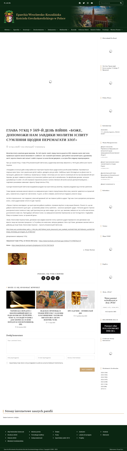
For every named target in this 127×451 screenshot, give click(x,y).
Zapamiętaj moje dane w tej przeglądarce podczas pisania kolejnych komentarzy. (36, 363)
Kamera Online (96, 30)
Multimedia (63, 30)
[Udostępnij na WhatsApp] (58, 278)
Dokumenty (52, 30)
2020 (102, 386)
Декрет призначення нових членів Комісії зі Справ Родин (110, 164)
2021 (102, 384)
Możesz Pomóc (116, 30)
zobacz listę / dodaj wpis (111, 307)
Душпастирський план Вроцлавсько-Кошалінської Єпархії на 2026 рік (110, 175)
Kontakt (73, 30)
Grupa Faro (120, 449)
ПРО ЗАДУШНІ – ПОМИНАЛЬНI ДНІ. (80, 312)
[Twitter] (83, 3)
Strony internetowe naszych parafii (29, 411)
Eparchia (16, 30)
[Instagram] (87, 3)
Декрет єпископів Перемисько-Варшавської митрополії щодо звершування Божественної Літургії (110, 151)
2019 (102, 389)
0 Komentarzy (40, 147)
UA (7, 3)
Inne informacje (27, 147)
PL (5, 3)
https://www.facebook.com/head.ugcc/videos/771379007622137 (60, 241)
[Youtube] (91, 3)
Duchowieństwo (38, 30)
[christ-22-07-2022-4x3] (17, 259)
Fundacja (105, 30)
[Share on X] (43, 278)
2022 (102, 382)
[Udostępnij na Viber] (53, 278)
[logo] (9, 16)
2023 (102, 379)
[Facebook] (79, 3)
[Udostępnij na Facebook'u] (48, 278)
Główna (7, 30)
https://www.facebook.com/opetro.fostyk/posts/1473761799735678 (33, 245)
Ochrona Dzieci (83, 30)
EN (10, 3)
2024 (102, 377)
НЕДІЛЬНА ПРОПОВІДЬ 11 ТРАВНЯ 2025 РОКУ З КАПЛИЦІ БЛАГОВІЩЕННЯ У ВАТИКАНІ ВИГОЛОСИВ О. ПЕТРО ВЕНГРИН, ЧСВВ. (50, 315)
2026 (102, 372)
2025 (102, 375)
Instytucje (26, 30)
